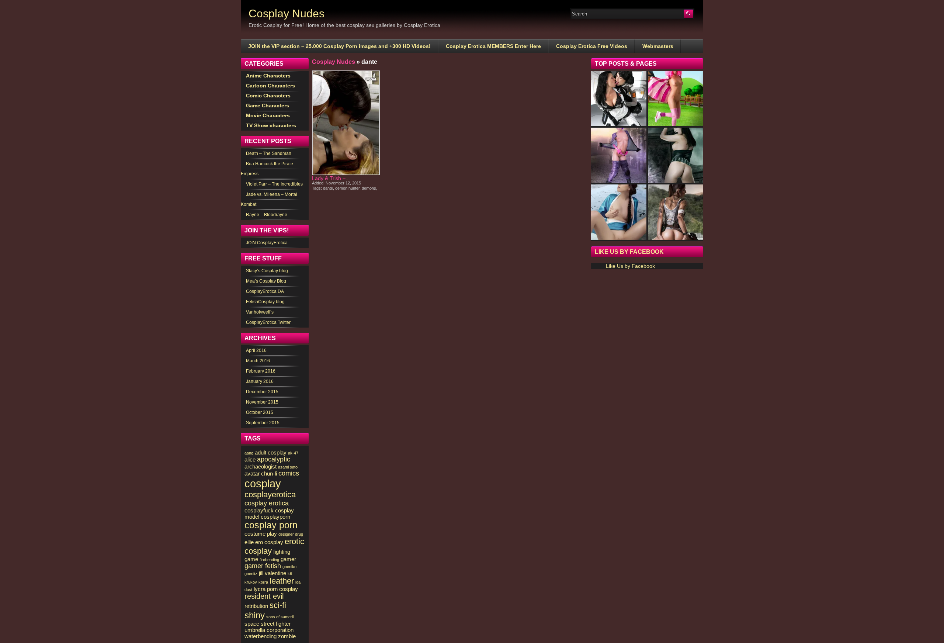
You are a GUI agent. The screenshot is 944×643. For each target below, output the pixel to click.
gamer (288, 559)
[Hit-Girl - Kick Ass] (618, 155)
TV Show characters (271, 125)
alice (250, 459)
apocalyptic (273, 459)
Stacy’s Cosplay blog (267, 270)
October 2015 (259, 412)
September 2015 (263, 422)
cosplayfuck (259, 510)
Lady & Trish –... (331, 178)
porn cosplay (282, 589)
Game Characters (267, 105)
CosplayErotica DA (265, 291)
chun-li (269, 473)
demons (369, 188)
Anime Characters (268, 76)
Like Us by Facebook (629, 252)
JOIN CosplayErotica (267, 242)
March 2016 (258, 360)
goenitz (250, 573)
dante (328, 188)
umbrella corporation (269, 630)
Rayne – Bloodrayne (266, 214)
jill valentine (272, 573)
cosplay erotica (266, 503)
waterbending (260, 636)
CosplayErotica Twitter (268, 322)
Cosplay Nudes (286, 13)
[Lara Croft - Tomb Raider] (675, 212)
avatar (252, 473)
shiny (254, 615)
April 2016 (256, 350)
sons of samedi (280, 617)
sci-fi (278, 605)
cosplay (262, 483)
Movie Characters (268, 115)
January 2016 (260, 381)
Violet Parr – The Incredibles (274, 184)
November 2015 (262, 402)
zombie (287, 636)
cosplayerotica (270, 494)
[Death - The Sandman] (675, 155)
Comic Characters (268, 95)
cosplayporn (275, 517)
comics (288, 473)
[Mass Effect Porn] (618, 98)
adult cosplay (271, 452)
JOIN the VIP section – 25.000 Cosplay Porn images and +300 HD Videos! (339, 46)
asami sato (288, 467)
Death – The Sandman (268, 153)
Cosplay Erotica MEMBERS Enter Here (493, 46)
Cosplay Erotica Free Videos (591, 46)
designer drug (290, 534)
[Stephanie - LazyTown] (675, 98)
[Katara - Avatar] (618, 212)
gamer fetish (262, 566)
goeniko (289, 566)
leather (282, 580)
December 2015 (262, 391)
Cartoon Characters (270, 86)
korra (263, 582)
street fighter (276, 623)
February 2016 (260, 371)
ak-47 (293, 453)
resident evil (264, 596)
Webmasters (657, 46)
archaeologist (260, 466)
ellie (249, 542)
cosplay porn (271, 525)
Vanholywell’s (260, 312)
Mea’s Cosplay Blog (266, 281)
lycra (260, 589)
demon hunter (347, 188)
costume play (260, 533)
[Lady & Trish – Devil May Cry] (346, 122)
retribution (256, 606)
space (251, 623)
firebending (269, 559)
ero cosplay (269, 542)
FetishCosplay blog (265, 301)
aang (248, 453)
